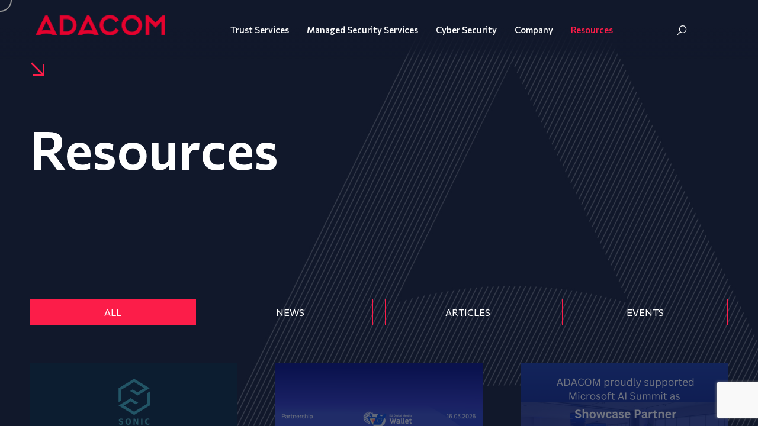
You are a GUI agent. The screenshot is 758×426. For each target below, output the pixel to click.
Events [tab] (645, 312)
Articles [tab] (467, 312)
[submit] (681, 30)
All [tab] (112, 312)
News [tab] (290, 312)
